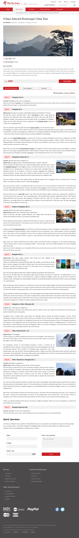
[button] (37, 54)
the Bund (35, 115)
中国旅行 (16, 532)
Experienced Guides (36, 481)
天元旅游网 (25, 532)
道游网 (33, 532)
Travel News (8, 491)
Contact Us (53, 2)
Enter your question (48, 435)
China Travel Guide (10, 481)
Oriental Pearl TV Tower (27, 148)
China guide (59, 9)
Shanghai (28, 22)
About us (66, 2)
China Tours (19, 9)
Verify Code (10, 451)
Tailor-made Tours (45, 9)
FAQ (60, 2)
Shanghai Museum (11, 167)
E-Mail (8, 443)
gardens (8, 130)
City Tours (31, 9)
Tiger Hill (21, 194)
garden (44, 188)
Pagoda (73, 200)
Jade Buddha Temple (19, 138)
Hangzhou (14, 22)
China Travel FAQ (35, 473)
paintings (41, 171)
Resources (9, 13)
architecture (30, 153)
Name (8, 435)
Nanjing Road (43, 121)
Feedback (73, 2)
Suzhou (34, 22)
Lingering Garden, (19, 229)
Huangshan (21, 22)
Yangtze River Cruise (10, 478)
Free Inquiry (67, 81)
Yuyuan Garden (34, 127)
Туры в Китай (6, 532)
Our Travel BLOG (9, 493)
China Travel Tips (35, 478)
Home (8, 9)
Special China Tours (10, 496)
